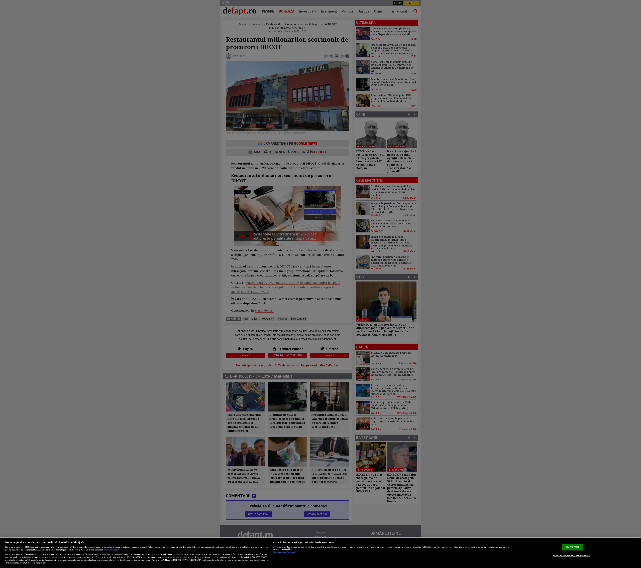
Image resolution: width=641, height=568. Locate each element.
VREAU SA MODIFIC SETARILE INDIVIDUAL (571, 555)
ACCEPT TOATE (572, 547)
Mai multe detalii (111, 550)
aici (238, 557)
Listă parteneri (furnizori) (284, 552)
